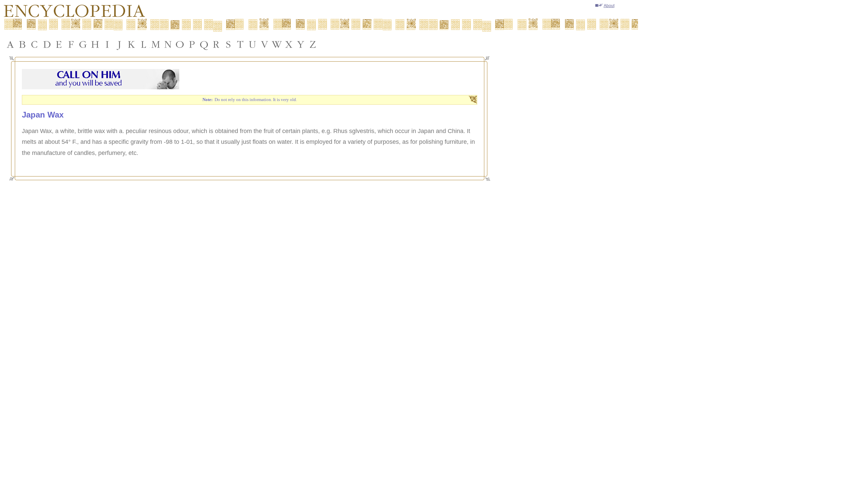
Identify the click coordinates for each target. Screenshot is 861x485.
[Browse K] (131, 44)
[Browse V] (265, 44)
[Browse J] (119, 44)
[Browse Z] (313, 44)
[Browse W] (277, 44)
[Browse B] (22, 44)
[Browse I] (107, 44)
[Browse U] (253, 44)
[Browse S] (228, 44)
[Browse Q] (204, 44)
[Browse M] (156, 44)
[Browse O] (180, 44)
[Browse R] (216, 44)
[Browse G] (83, 44)
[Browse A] (10, 44)
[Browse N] (168, 44)
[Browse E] (59, 44)
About (609, 5)
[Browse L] (144, 44)
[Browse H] (95, 44)
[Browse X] (289, 44)
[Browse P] (192, 44)
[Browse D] (47, 44)
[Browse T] (240, 44)
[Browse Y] (301, 44)
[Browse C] (35, 44)
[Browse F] (71, 44)
